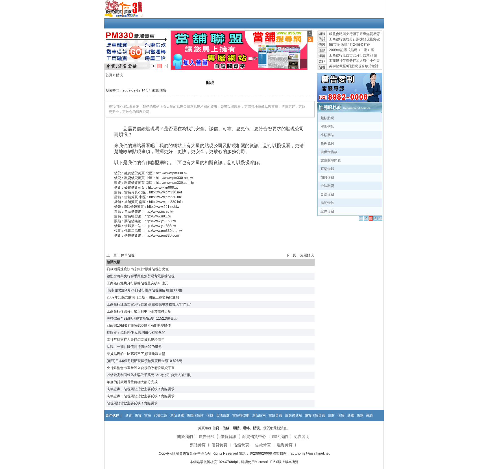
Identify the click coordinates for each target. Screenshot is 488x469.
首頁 (109, 75)
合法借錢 (327, 194)
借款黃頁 (263, 445)
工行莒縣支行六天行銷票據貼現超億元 (135, 340)
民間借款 (327, 203)
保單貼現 (127, 255)
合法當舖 (223, 415)
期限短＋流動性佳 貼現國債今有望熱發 (136, 333)
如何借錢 (327, 177)
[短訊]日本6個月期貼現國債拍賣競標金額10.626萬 (144, 361)
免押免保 (327, 143)
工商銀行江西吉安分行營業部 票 (353, 55)
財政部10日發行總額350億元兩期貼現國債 (139, 326)
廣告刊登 (207, 436)
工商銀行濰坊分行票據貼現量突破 (354, 39)
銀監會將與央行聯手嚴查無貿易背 (354, 34)
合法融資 (327, 186)
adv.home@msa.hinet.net (310, 453)
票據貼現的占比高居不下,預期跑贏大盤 (136, 354)
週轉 (322, 56)
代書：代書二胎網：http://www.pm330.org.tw (148, 231)
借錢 (322, 45)
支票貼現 (307, 255)
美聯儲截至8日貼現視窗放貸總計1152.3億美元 (142, 318)
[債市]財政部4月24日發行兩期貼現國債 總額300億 (144, 290)
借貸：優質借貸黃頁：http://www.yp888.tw (146, 187)
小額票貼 (327, 135)
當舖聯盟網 (240, 415)
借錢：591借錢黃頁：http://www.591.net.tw (146, 207)
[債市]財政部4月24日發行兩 (350, 45)
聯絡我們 (280, 436)
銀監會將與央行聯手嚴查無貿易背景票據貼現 (141, 276)
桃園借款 (327, 126)
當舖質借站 (293, 415)
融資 (322, 33)
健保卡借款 (329, 152)
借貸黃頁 (219, 445)
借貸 (322, 39)
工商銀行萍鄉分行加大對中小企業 (354, 61)
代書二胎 (160, 415)
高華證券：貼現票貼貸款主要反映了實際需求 (141, 389)
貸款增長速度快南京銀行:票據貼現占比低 (138, 269)
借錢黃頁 (241, 445)
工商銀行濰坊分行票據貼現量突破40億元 (137, 283)
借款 (322, 50)
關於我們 (185, 436)
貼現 (322, 67)
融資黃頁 (285, 445)
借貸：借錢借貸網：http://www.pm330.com (146, 235)
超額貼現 (327, 118)
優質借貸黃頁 (315, 415)
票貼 (322, 62)
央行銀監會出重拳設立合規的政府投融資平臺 (141, 368)
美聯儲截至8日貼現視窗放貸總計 (353, 66)
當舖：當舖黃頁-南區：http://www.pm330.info (148, 202)
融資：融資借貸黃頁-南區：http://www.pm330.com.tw (154, 183)
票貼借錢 (177, 415)
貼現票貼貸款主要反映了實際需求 (132, 403)
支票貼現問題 (331, 160)
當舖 (147, 415)
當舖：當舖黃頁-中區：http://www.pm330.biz (148, 197)
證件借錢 (327, 211)
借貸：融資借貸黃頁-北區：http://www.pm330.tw (150, 173)
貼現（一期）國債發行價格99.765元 (134, 347)
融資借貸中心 (254, 436)
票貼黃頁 (198, 445)
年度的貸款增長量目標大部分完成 (132, 382)
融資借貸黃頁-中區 (190, 453)
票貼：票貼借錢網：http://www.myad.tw (144, 211)
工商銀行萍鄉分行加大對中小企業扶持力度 (139, 311)
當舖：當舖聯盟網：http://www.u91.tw (142, 216)
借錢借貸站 (195, 415)
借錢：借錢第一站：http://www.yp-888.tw (145, 226)
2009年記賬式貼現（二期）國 (351, 50)
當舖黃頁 (275, 415)
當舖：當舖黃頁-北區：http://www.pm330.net (148, 192)
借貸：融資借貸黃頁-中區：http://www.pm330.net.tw (153, 178)
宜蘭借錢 (327, 169)
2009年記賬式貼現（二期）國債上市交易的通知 (143, 297)
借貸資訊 (228, 436)
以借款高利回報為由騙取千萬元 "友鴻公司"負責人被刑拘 (149, 375)
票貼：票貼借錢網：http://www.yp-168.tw (145, 221)
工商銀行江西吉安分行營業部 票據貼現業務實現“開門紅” (149, 304)
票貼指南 (259, 415)
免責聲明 (302, 436)
